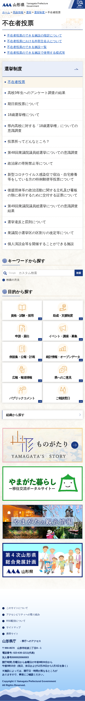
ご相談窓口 (63, 398)
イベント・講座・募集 (63, 336)
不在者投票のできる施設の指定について (34, 35)
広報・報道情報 (22, 377)
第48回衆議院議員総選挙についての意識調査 (43, 152)
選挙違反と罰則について (27, 222)
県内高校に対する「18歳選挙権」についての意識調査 (43, 128)
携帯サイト (12, 633)
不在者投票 (16, 82)
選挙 (28, 12)
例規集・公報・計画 (22, 357)
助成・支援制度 (63, 315)
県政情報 (18, 12)
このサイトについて (17, 608)
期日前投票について (23, 104)
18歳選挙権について (23, 115)
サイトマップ (13, 627)
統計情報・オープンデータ (63, 357)
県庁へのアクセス (31, 641)
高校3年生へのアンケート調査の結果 (36, 93)
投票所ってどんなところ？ (28, 141)
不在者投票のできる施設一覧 (27, 47)
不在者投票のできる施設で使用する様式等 (36, 52)
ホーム (6, 12)
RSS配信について (16, 620)
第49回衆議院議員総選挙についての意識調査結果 (43, 208)
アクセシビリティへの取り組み (23, 614)
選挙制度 (39, 12)
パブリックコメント (22, 398)
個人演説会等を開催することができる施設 (41, 244)
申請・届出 (22, 336)
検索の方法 (12, 279)
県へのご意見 (62, 377)
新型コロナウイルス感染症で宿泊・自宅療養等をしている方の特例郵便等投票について (42, 177)
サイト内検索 (5, 274)
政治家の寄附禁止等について (30, 163)
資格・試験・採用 (22, 315)
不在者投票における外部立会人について (34, 41)
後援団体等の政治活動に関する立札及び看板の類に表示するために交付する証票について (42, 192)
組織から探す (15, 415)
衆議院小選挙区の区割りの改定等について (41, 233)
